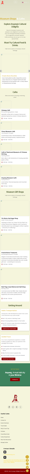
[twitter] (20, 407)
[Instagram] (13, 407)
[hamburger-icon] (15, 2)
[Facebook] (9, 407)
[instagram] (27, 463)
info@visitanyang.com (9, 454)
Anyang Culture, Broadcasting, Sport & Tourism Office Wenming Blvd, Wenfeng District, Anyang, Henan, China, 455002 (15, 461)
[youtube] (16, 407)
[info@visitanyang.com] (4, 452)
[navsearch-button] (20, 3)
